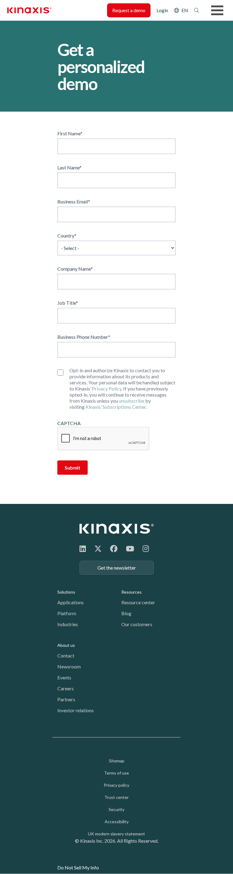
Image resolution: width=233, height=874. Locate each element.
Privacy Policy (106, 388)
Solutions (66, 592)
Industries (67, 624)
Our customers (136, 624)
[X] (98, 548)
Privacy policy (116, 785)
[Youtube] (130, 548)
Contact (65, 655)
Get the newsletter (116, 568)
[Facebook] (113, 548)
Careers (65, 688)
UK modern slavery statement (116, 833)
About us (66, 645)
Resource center (138, 602)
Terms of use (116, 772)
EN (184, 10)
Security (116, 809)
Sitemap (116, 760)
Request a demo (128, 10)
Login (162, 10)
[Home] (116, 528)
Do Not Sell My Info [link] (78, 867)
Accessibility (117, 821)
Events (64, 677)
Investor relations (75, 710)
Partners (66, 699)
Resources (131, 592)
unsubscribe (131, 401)
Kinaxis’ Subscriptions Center (116, 407)
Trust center (116, 797)
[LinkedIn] (82, 548)
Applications (70, 602)
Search (196, 10)
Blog (126, 613)
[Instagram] (146, 548)
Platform (66, 613)
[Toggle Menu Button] (217, 10)
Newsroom (69, 666)
